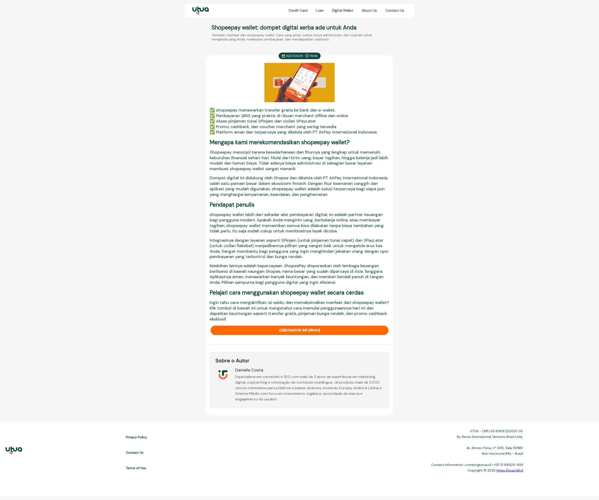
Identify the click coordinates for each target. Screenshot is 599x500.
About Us (369, 10)
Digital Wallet (342, 10)
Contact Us (394, 10)
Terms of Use (136, 468)
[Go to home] (200, 11)
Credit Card (298, 10)
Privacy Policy (136, 437)
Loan (320, 10)
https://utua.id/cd (510, 470)
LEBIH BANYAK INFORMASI (299, 330)
